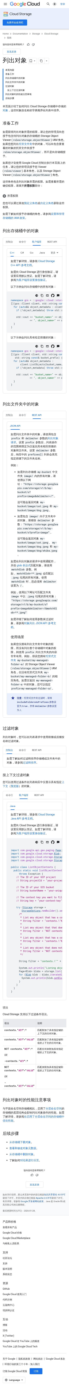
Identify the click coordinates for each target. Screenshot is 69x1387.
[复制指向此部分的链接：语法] (11, 1008)
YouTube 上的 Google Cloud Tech (20, 1346)
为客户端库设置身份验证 (31, 280)
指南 (9, 37)
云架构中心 (8, 1305)
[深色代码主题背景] (36, 295)
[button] (34, 196)
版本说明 (7, 1268)
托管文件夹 (25, 144)
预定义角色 (31, 203)
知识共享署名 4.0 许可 (54, 1194)
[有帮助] (28, 44)
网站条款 (38, 1358)
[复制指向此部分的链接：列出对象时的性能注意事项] (54, 1100)
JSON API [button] (15, 425)
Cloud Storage (20, 14)
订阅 (36, 1371)
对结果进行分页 (29, 1160)
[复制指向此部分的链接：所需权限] (21, 196)
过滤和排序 (29, 762)
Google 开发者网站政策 (32, 1201)
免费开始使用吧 (15, 22)
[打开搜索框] (48, 4)
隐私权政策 (24, 1358)
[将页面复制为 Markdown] (41, 61)
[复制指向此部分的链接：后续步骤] (22, 1134)
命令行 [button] (22, 241)
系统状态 (7, 1274)
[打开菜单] (5, 4)
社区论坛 (7, 1258)
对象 (5, 110)
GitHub (6, 1288)
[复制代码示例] (42, 295)
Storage (36, 33)
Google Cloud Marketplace (16, 1238)
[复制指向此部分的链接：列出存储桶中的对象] (42, 231)
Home (6, 33)
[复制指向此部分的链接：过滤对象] (22, 729)
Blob (56, 853)
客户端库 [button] (36, 241)
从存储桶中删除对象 (21, 1154)
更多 (53, 252)
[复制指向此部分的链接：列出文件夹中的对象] (42, 404)
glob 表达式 (24, 565)
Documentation (20, 33)
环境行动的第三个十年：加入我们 (22, 1364)
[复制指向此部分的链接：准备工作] (22, 124)
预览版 (15, 786)
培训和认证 (8, 1310)
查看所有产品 (10, 1227)
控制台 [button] (9, 241)
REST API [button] (52, 241)
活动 (5, 1330)
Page (58, 850)
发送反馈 (11, 51)
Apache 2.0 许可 (44, 1198)
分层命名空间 (54, 1108)
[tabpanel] (34, 319)
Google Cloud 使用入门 (14, 1294)
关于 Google (9, 1358)
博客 (5, 1325)
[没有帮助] (33, 44)
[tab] (9, 242)
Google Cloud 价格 (12, 1232)
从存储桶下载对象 (20, 1142)
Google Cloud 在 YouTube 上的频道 (21, 1341)
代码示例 (7, 1299)
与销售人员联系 (11, 1243)
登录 (62, 4)
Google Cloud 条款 (55, 1358)
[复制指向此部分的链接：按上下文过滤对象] (32, 775)
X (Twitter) (8, 1335)
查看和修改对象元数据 (22, 1148)
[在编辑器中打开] (47, 295)
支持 (5, 1263)
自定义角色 (47, 203)
